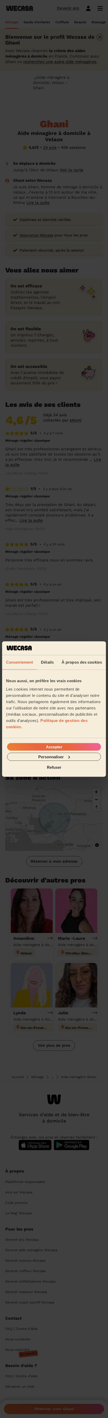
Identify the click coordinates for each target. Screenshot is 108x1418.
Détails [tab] (47, 662)
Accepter (54, 746)
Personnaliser (51, 756)
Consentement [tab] (19, 662)
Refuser (54, 767)
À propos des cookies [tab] (82, 662)
